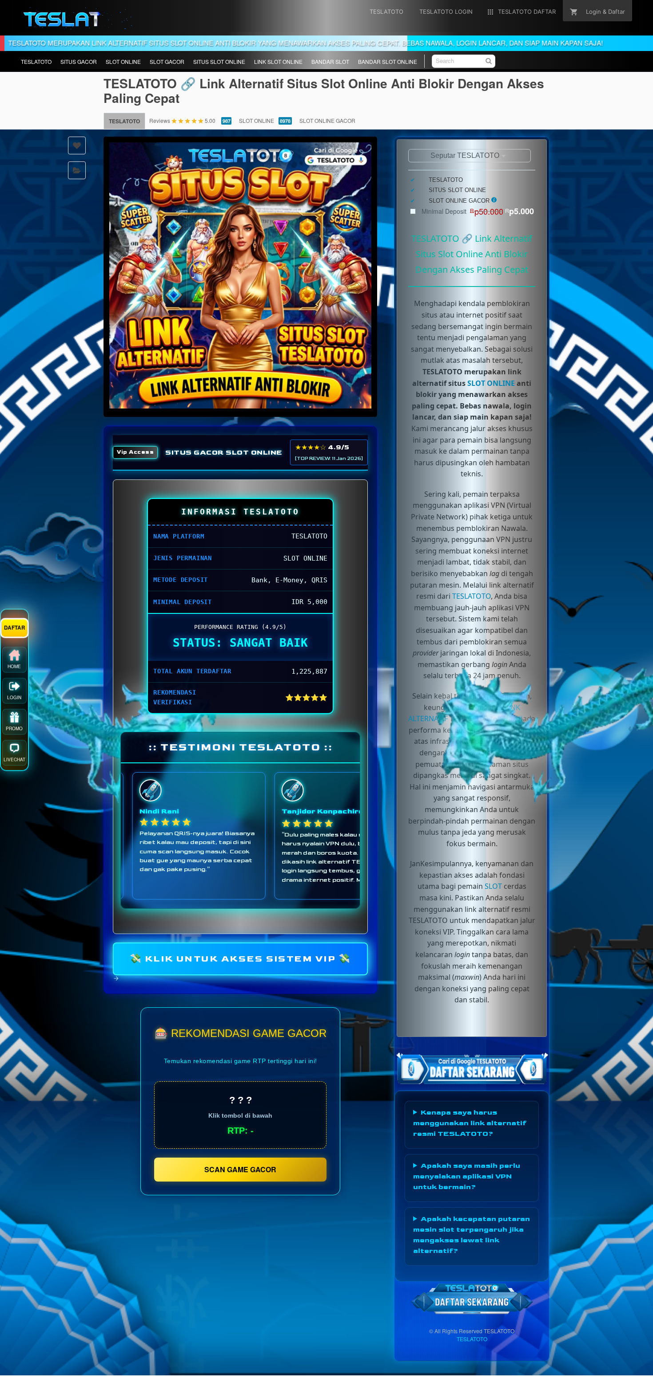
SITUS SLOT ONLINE (219, 61)
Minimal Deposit (478, 211)
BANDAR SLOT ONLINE (387, 61)
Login (14, 704)
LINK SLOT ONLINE (278, 61)
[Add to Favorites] (77, 145)
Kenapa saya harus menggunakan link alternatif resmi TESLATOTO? (469, 1123)
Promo (14, 735)
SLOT (493, 886)
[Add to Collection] (77, 170)
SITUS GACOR (78, 61)
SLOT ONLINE (123, 61)
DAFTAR (14, 634)
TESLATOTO (36, 61)
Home (14, 673)
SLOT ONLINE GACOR (327, 120)
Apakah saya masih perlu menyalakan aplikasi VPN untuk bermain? (466, 1176)
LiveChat (14, 766)
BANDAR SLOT (330, 61)
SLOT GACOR (167, 61)
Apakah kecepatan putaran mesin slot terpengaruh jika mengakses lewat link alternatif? (471, 1235)
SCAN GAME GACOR (240, 1169)
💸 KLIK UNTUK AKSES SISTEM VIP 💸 (240, 958)
